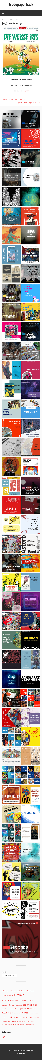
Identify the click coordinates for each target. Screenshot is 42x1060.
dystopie (5, 1005)
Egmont (26, 91)
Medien (36, 1013)
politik (20, 1018)
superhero (13, 1021)
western (22, 1025)
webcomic (16, 1024)
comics (24, 1001)
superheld (35, 1018)
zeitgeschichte (30, 1024)
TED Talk (28, 1021)
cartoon (9, 995)
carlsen (4, 995)
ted (24, 1021)
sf (31, 1018)
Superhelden (6, 1021)
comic (20, 995)
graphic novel (30, 1004)
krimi (34, 1009)
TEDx (32, 1021)
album (4, 991)
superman (20, 1021)
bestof (32, 991)
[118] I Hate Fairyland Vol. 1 (28, 102)
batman (13, 991)
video (10, 1025)
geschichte (18, 1005)
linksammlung (16, 1013)
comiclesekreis (11, 1000)
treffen (4, 1024)
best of (27, 991)
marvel (31, 1013)
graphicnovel (5, 1009)
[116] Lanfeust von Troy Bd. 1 (14, 99)
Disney (31, 1000)
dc (28, 1000)
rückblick (26, 1018)
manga (25, 1012)
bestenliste (20, 991)
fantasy (12, 1005)
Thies (17, 20)
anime (8, 991)
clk (13, 995)
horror (12, 1009)
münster (13, 1017)
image (16, 1008)
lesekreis (6, 1012)
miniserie (4, 1018)
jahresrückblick (26, 1009)
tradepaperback (21, 4)
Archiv (4, 972)
